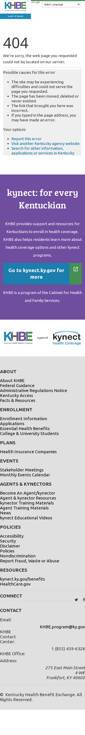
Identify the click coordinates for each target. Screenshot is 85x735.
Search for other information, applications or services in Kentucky (42, 150)
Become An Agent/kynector (27, 493)
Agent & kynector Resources (28, 498)
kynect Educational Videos (26, 517)
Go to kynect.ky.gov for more (36, 274)
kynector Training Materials (27, 503)
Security (8, 541)
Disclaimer (10, 546)
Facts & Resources (17, 400)
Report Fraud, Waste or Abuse (29, 560)
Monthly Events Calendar (25, 474)
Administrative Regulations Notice (33, 390)
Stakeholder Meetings (22, 469)
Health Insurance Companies (28, 451)
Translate (35, 6)
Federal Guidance (17, 385)
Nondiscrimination (18, 555)
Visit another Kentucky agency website (45, 143)
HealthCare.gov (15, 584)
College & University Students (29, 433)
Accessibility (12, 536)
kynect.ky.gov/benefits (22, 579)
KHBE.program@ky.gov (62, 626)
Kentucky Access (16, 395)
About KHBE (12, 380)
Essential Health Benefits (25, 428)
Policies (7, 551)
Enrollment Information (23, 418)
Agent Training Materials (24, 508)
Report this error (26, 138)
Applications (12, 423)
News (5, 512)
